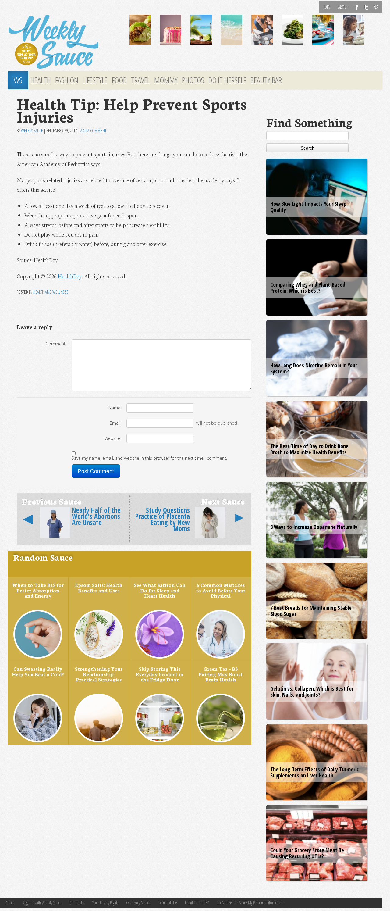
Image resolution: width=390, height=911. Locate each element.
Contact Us (76, 903)
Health (40, 80)
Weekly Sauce (32, 131)
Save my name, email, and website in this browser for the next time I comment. (149, 458)
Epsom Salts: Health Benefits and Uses (98, 587)
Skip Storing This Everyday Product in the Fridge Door (159, 674)
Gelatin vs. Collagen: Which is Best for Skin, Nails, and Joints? (311, 691)
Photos (193, 80)
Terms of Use (167, 903)
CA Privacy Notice (138, 903)
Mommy (166, 80)
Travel (140, 80)
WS (18, 80)
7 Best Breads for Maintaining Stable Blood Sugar (311, 610)
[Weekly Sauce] (64, 42)
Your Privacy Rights (105, 903)
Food (119, 80)
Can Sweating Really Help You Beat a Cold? (38, 671)
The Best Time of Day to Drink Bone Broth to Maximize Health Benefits (309, 449)
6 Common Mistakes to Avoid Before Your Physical (220, 590)
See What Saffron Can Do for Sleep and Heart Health (160, 590)
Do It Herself (227, 80)
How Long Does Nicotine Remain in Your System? (313, 368)
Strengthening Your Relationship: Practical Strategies (98, 674)
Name (114, 408)
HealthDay (70, 276)
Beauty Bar (266, 80)
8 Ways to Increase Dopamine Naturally (313, 527)
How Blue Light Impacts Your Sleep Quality (308, 206)
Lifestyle (95, 80)
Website (112, 438)
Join (327, 7)
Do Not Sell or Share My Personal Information (250, 903)
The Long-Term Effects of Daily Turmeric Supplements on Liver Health (314, 772)
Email (115, 423)
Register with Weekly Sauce (42, 903)
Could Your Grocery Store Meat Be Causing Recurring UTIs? (307, 853)
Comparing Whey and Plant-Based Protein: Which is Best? (307, 287)
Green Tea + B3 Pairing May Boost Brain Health (221, 674)
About (343, 7)
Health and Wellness (50, 292)
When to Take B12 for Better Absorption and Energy (38, 590)
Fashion (66, 80)
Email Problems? (197, 903)
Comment (56, 344)
